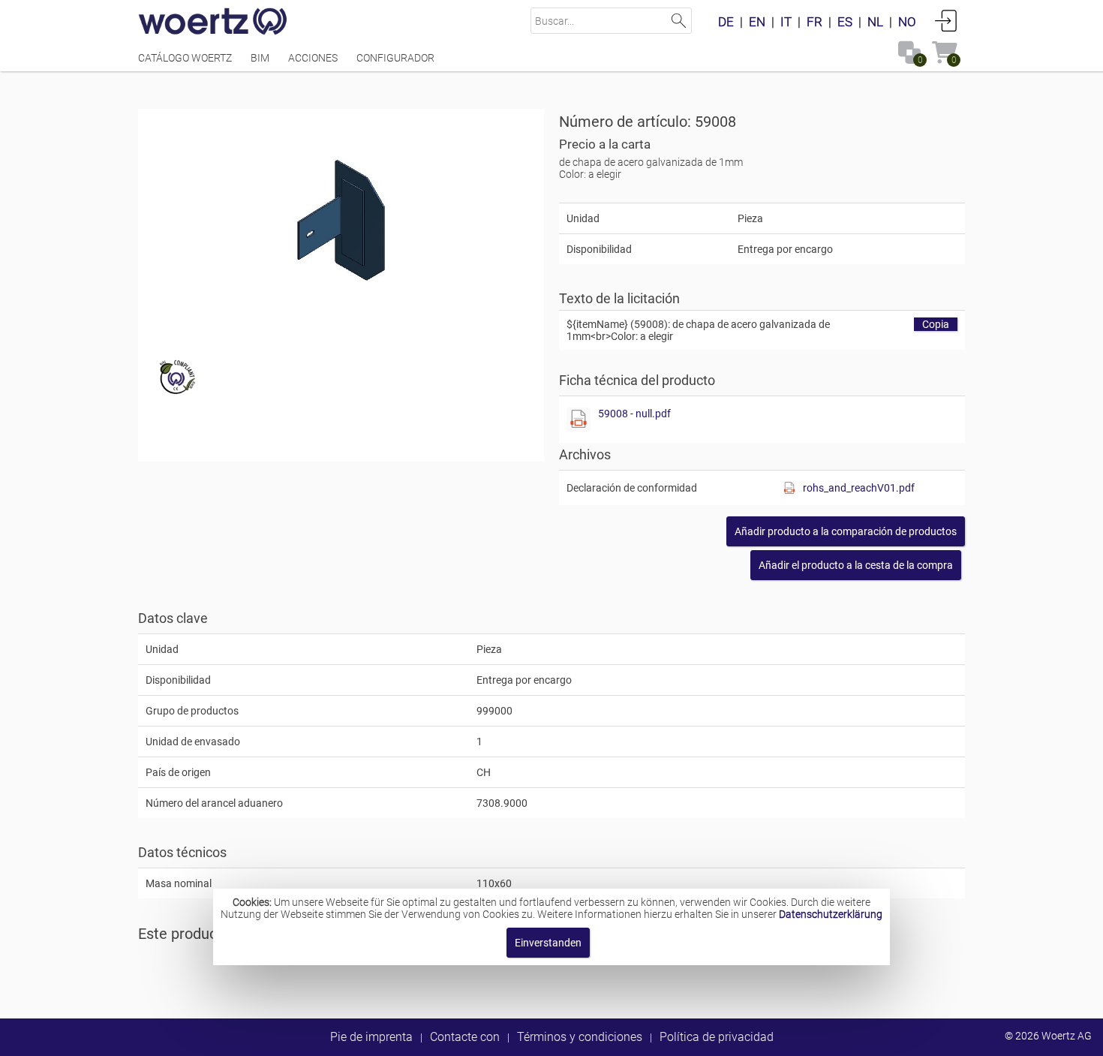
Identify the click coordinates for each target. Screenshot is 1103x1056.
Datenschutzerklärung (830, 914)
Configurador (395, 58)
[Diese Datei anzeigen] (579, 420)
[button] (845, 531)
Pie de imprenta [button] (371, 1037)
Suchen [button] (679, 21)
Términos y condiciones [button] (579, 1037)
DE (726, 21)
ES (844, 21)
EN (757, 21)
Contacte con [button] (465, 1037)
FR (814, 21)
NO (907, 21)
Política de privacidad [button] (717, 1037)
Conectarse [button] (946, 20)
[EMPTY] (341, 221)
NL (875, 21)
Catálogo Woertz (185, 58)
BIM (260, 58)
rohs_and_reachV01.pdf (859, 488)
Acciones (313, 58)
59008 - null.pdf (634, 414)
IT (786, 21)
